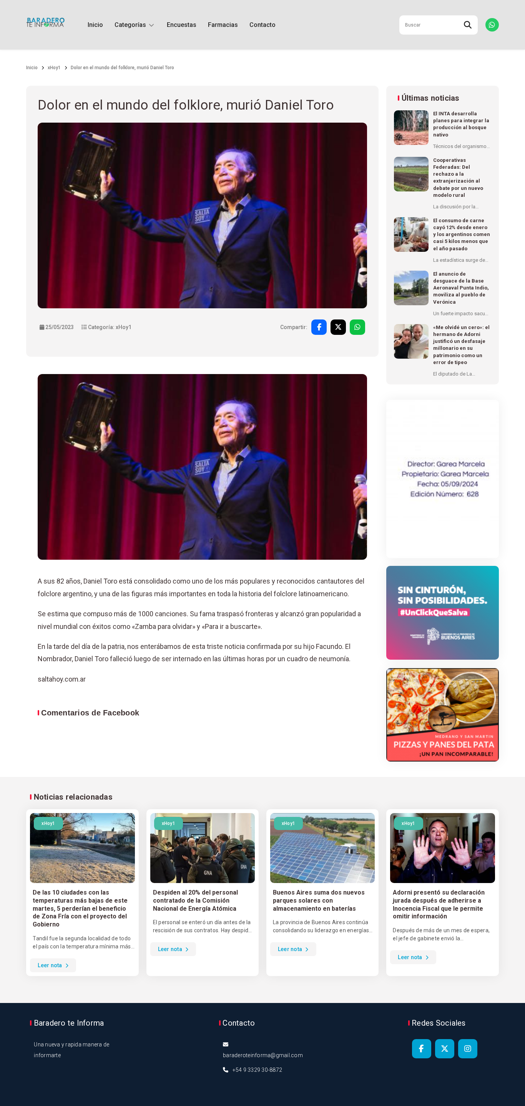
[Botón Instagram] (467, 1048)
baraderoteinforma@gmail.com (263, 1055)
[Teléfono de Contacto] (492, 25)
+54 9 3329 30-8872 (257, 1070)
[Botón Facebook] (421, 1048)
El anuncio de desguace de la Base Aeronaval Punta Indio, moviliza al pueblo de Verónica (461, 288)
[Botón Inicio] (45, 24)
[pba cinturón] (442, 613)
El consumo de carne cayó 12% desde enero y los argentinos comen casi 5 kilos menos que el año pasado (461, 234)
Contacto (262, 24)
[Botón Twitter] (444, 1048)
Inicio (95, 24)
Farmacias (223, 24)
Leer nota (50, 965)
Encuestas (181, 24)
